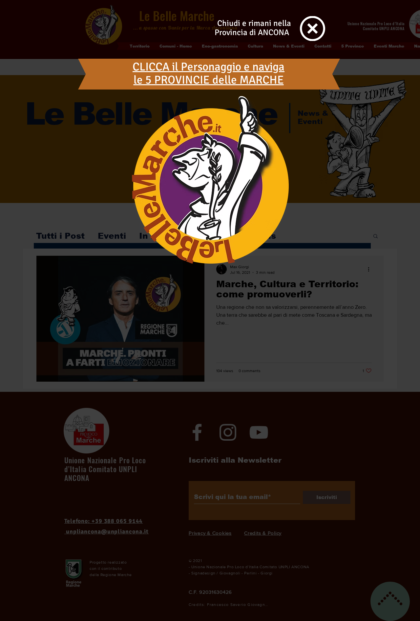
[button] (312, 28)
